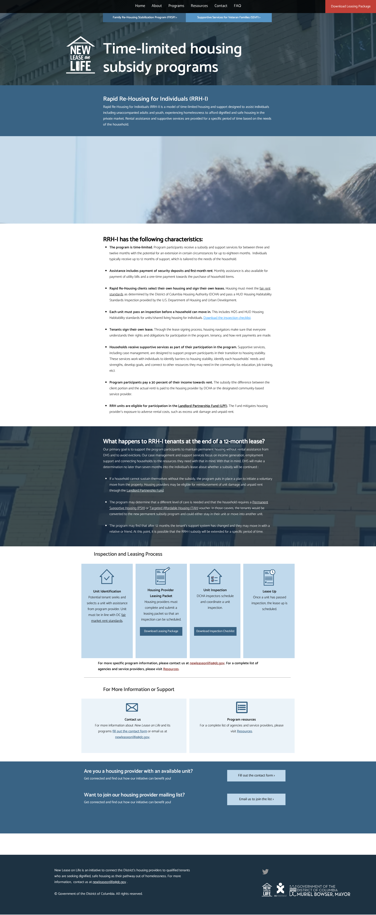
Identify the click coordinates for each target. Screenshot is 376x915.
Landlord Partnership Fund (145, 490)
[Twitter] (265, 871)
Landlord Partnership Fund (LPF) (202, 406)
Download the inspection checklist (227, 318)
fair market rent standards (108, 618)
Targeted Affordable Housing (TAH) (173, 508)
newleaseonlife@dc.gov (207, 663)
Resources (171, 669)
